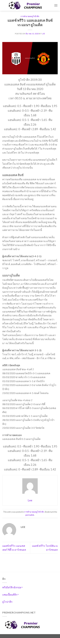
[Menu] (56, 5)
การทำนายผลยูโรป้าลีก (30, 16)
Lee (43, 34)
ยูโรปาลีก (7, 601)
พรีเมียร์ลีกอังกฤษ (11, 587)
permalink (29, 515)
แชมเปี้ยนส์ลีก (9, 594)
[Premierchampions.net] (28, 5)
